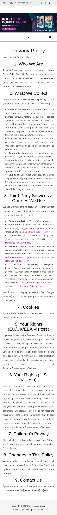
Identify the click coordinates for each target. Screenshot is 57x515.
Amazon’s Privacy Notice (32, 286)
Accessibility (9, 3)
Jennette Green (28, 19)
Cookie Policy (24, 317)
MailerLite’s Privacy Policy (18, 242)
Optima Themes (37, 509)
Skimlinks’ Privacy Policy (17, 260)
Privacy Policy (25, 3)
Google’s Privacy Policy (36, 231)
